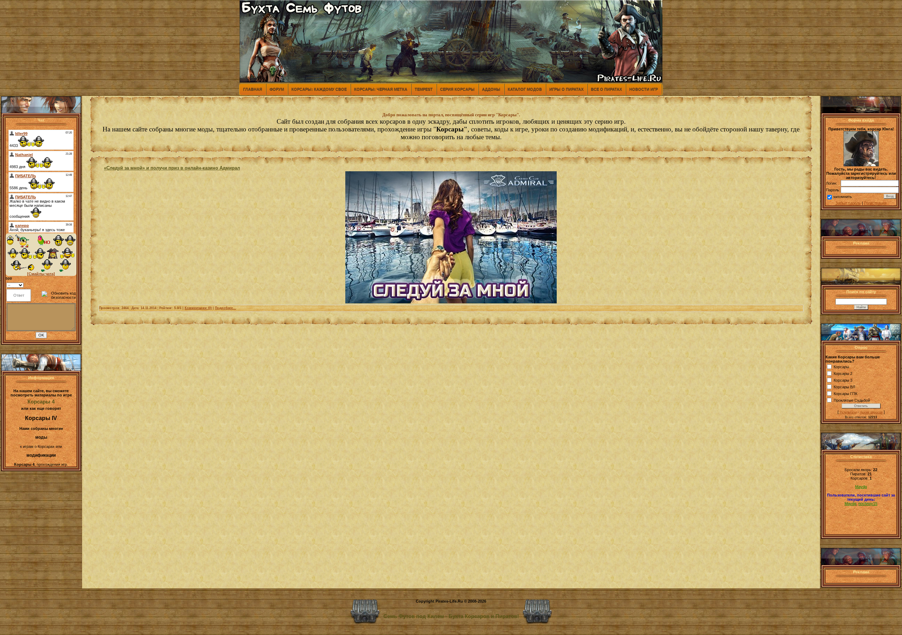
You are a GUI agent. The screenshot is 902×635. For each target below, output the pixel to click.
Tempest (424, 89)
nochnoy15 (867, 503)
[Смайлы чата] (41, 274)
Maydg (861, 487)
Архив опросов (871, 412)
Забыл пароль (848, 203)
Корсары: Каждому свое (319, 89)
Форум (277, 89)
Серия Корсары (457, 89)
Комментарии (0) (198, 308)
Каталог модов (525, 89)
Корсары (841, 367)
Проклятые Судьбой (852, 400)
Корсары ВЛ (844, 387)
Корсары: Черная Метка (380, 89)
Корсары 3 (843, 380)
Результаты (848, 412)
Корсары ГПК (845, 394)
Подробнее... (225, 308)
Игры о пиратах (566, 89)
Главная (252, 89)
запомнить (842, 197)
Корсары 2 (843, 373)
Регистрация (875, 203)
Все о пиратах (606, 89)
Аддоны (491, 89)
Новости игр (643, 89)
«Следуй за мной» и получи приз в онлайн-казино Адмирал (172, 168)
